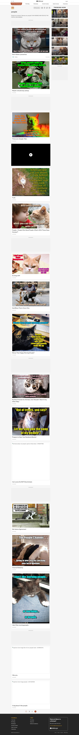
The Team (32, 720)
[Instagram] (42, 8)
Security (61, 732)
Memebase (13, 723)
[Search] (13, 1)
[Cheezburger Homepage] (39, 1)
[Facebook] (44, 8)
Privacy (58, 732)
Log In (67, 1)
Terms (56, 732)
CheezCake (13, 729)
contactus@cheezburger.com (56, 725)
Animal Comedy (14, 725)
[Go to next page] (35, 711)
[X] (49, 8)
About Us (32, 721)
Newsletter (37, 7)
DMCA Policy (66, 732)
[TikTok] (47, 8)
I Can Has (13, 720)
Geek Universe (14, 727)
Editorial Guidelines (34, 723)
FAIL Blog (13, 721)
